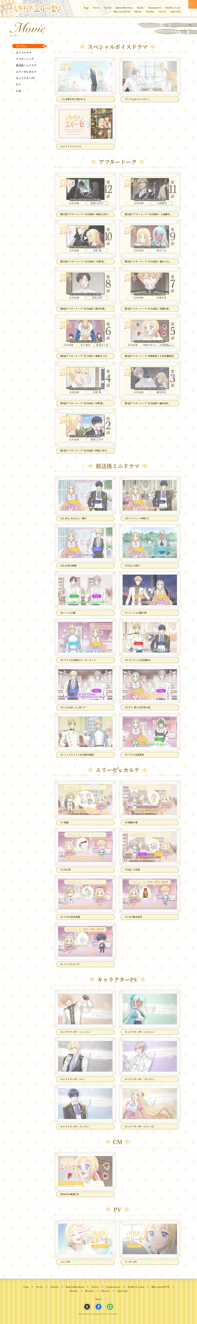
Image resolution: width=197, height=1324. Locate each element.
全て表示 (21, 46)
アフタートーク (25, 59)
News (96, 7)
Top (86, 7)
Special (175, 11)
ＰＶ (18, 84)
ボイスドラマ (23, 52)
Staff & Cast (172, 7)
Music (138, 11)
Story (140, 7)
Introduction (124, 7)
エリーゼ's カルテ (26, 72)
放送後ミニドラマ (26, 65)
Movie (162, 11)
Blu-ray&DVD (122, 11)
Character (154, 7)
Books (150, 11)
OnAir (107, 7)
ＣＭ (18, 91)
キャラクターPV (25, 78)
